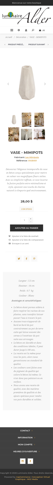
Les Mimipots (32, 157)
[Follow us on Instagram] (22, 461)
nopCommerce (23, 477)
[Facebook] (30, 461)
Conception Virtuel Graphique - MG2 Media (32, 478)
